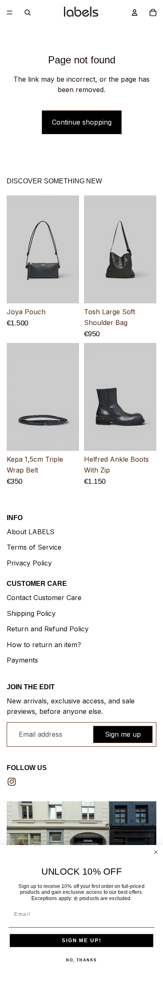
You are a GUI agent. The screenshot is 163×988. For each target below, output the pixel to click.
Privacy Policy (29, 563)
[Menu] (9, 12)
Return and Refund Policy (48, 629)
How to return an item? (44, 644)
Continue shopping (82, 122)
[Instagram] (12, 782)
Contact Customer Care (44, 597)
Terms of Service (34, 547)
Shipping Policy (31, 613)
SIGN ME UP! (81, 940)
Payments (22, 660)
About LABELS (30, 532)
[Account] (134, 12)
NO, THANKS (81, 960)
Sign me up (123, 734)
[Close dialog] (156, 852)
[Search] (27, 12)
